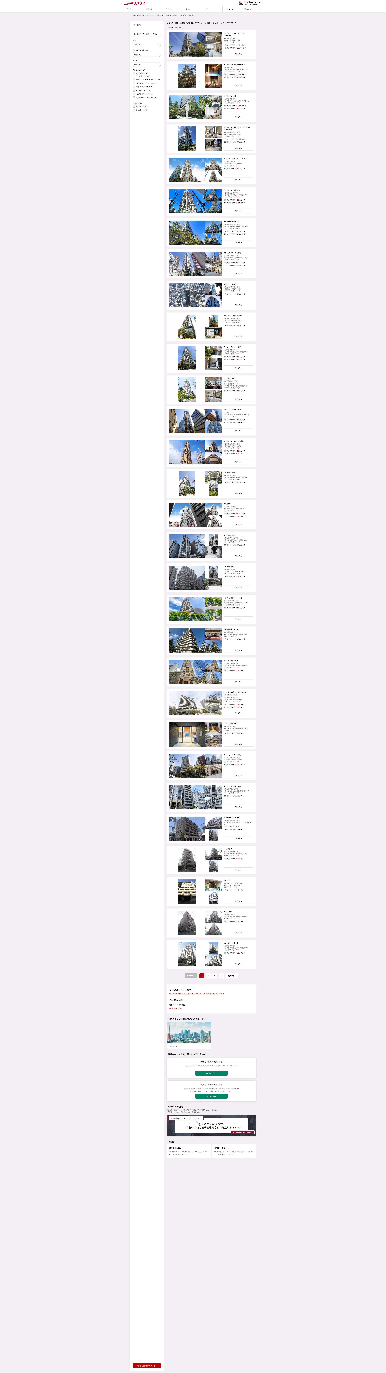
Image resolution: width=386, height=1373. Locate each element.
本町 (175, 1008)
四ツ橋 (180, 1008)
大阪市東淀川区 (200, 994)
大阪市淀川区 (210, 994)
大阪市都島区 (173, 994)
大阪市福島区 (182, 994)
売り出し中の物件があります (235, 45)
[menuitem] (134, 9)
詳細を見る (238, 54)
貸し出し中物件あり (142, 110)
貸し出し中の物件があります (235, 48)
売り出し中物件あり (142, 106)
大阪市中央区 (220, 994)
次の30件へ (232, 976)
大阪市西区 (191, 994)
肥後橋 (171, 1008)
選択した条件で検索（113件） (146, 1366)
